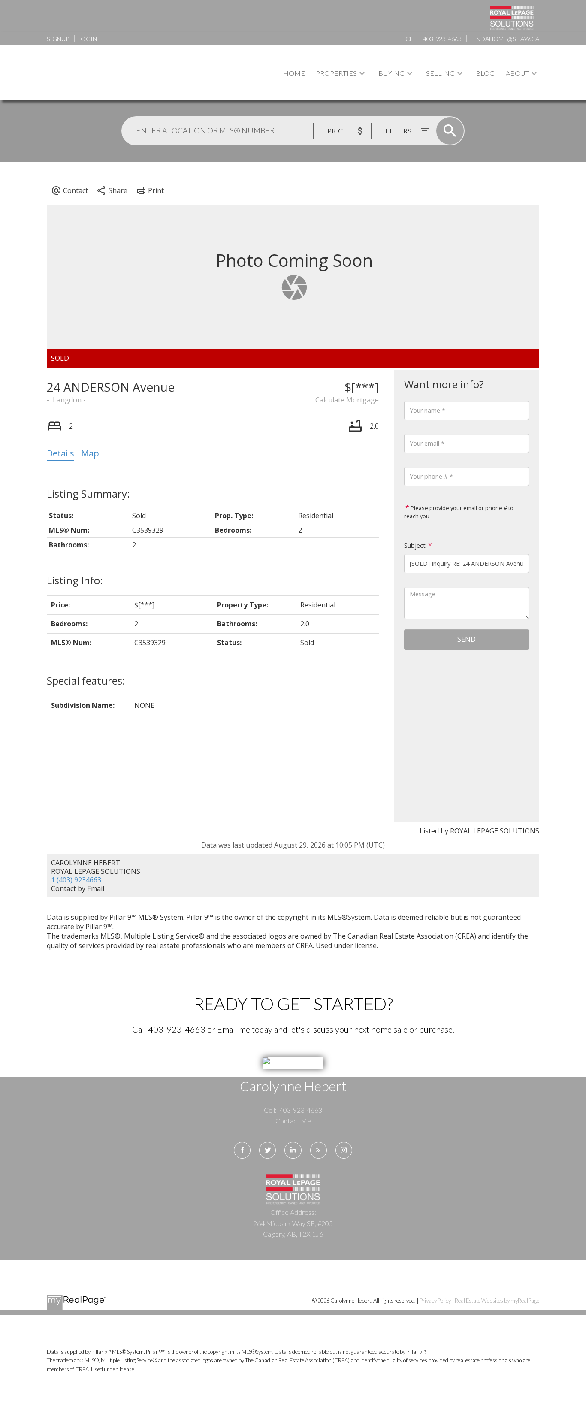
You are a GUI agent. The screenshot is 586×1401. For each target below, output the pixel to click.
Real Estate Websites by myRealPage (497, 1300)
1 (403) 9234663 (76, 880)
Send (466, 639)
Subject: (415, 545)
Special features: (86, 680)
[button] (242, 1150)
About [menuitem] (517, 73)
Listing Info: (75, 580)
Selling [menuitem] (440, 73)
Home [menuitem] (294, 73)
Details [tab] (60, 453)
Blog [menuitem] (485, 73)
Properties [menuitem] (336, 73)
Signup (58, 38)
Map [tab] (90, 453)
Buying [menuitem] (391, 73)
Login (87, 38)
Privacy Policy (435, 1300)
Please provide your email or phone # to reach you (459, 512)
